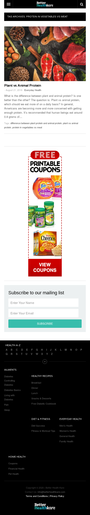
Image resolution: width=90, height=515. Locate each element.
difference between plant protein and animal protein (36, 123)
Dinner (34, 387)
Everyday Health (32, 90)
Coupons (13, 463)
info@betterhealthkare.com (51, 491)
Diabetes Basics (12, 390)
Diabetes (8, 376)
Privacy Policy (57, 496)
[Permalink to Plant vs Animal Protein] (45, 53)
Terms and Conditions (37, 496)
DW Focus (45, 4)
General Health (67, 436)
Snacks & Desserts (41, 398)
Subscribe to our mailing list (36, 292)
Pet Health (13, 473)
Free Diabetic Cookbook (43, 403)
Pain (6, 404)
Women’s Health (67, 430)
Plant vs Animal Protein (22, 85)
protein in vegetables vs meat (27, 127)
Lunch (34, 393)
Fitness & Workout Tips (43, 430)
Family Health (66, 441)
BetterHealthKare (45, 506)
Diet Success (38, 425)
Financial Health (16, 468)
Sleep (7, 409)
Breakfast (36, 382)
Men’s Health (66, 425)
